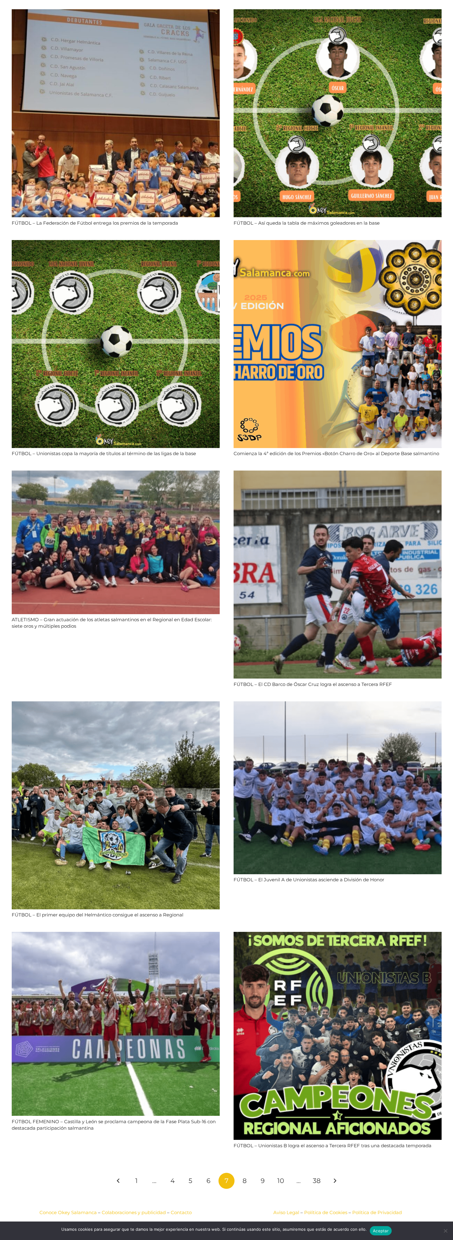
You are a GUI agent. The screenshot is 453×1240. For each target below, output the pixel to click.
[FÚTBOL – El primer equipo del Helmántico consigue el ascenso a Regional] (116, 705)
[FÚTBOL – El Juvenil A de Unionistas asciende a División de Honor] (338, 705)
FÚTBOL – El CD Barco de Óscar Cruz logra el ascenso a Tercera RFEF (313, 684)
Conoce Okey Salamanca (68, 1212)
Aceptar (381, 1230)
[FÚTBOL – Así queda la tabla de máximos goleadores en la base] (338, 13)
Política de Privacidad (377, 1212)
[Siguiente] (335, 1181)
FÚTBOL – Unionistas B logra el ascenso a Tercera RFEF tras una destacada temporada (332, 1145)
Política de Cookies (325, 1212)
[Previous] (118, 1181)
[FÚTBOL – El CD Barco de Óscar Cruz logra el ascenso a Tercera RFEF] (338, 474)
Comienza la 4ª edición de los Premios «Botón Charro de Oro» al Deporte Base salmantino (336, 453)
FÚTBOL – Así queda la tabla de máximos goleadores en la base (307, 223)
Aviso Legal (286, 1212)
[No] (445, 1231)
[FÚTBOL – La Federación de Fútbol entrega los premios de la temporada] (116, 13)
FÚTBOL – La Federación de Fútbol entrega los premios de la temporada (95, 223)
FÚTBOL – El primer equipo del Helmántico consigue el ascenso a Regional (97, 915)
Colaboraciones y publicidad (134, 1212)
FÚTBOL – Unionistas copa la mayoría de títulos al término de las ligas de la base (104, 453)
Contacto (181, 1212)
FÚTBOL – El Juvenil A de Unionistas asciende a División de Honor (309, 880)
